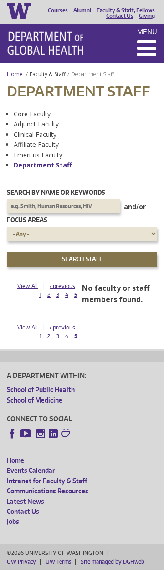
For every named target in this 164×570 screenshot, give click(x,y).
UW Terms (58, 561)
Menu (147, 32)
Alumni (82, 10)
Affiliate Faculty (36, 144)
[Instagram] (40, 433)
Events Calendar (31, 470)
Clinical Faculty (35, 134)
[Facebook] (12, 433)
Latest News (25, 501)
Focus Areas (27, 220)
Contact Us (119, 16)
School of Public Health (41, 389)
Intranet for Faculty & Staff (47, 481)
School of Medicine (34, 400)
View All (27, 285)
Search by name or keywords (56, 192)
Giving (147, 16)
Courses (58, 10)
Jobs (13, 521)
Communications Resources (47, 491)
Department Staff (43, 165)
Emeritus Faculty (38, 155)
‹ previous (62, 285)
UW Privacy (21, 561)
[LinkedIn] (53, 433)
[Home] (45, 43)
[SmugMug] (67, 434)
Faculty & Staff (48, 74)
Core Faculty (32, 114)
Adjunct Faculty (36, 124)
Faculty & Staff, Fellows (126, 10)
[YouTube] (26, 433)
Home (15, 74)
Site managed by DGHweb (112, 561)
